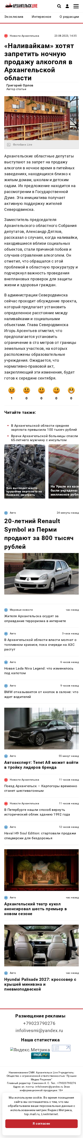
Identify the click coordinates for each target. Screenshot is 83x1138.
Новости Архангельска (24, 35)
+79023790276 (39, 1023)
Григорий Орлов (19, 85)
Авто (13, 512)
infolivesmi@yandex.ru (39, 1030)
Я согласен (41, 1123)
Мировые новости (21, 609)
